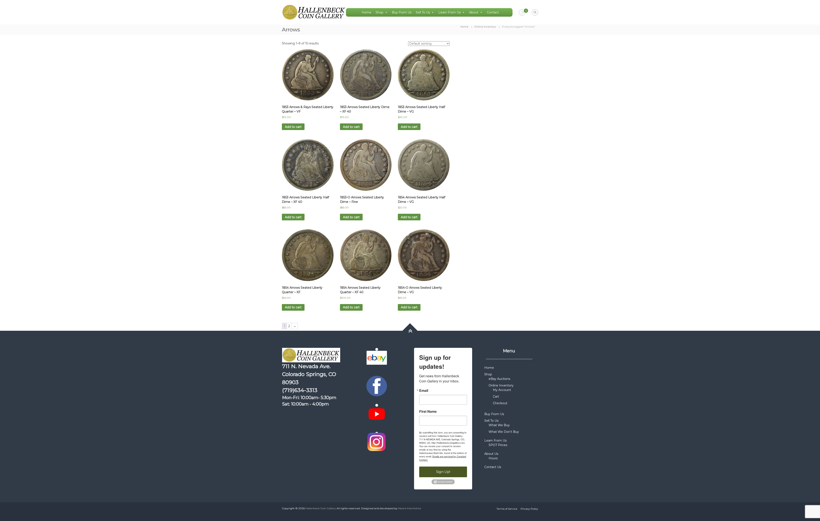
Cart (496, 396)
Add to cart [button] (293, 127)
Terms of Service (506, 508)
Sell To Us (423, 12)
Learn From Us (449, 12)
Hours (493, 458)
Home (366, 12)
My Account (502, 390)
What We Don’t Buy (504, 432)
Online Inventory (485, 26)
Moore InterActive (409, 508)
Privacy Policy (529, 508)
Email (423, 390)
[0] (522, 13)
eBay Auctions (499, 379)
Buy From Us (401, 12)
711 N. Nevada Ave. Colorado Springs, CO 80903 (309, 374)
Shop (379, 12)
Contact (493, 12)
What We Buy (499, 425)
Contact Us (492, 467)
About (473, 12)
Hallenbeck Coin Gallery (320, 508)
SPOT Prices (498, 445)
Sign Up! (443, 472)
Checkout (500, 403)
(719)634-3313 (299, 390)
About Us (491, 454)
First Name (428, 411)
